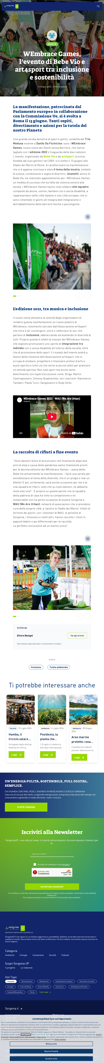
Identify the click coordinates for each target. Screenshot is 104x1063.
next (88, 296)
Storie (32, 992)
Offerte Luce (58, 1014)
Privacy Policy (41, 1037)
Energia (23, 955)
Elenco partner (60, 1039)
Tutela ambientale (59, 667)
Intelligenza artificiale (79, 987)
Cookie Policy (26, 1034)
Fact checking (25, 987)
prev (79, 296)
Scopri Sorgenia (12, 1014)
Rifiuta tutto (51, 1044)
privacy (66, 864)
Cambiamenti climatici (64, 981)
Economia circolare (87, 981)
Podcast (65, 955)
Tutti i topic (44, 992)
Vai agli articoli (77, 635)
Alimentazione (27, 981)
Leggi (17, 754)
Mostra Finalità (51, 1051)
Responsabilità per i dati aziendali (22, 1037)
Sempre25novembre (15, 992)
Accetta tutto (51, 1058)
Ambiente (9, 955)
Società (52, 44)
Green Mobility (43, 987)
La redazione (26, 967)
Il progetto (10, 967)
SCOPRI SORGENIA (26, 807)
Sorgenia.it (12, 1008)
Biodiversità (44, 981)
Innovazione (38, 955)
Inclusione (36, 667)
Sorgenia (10, 981)
